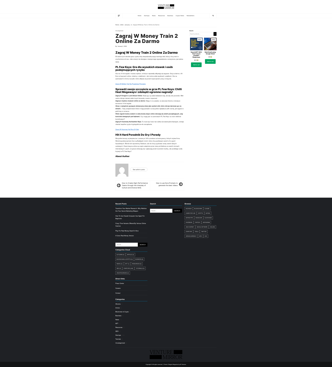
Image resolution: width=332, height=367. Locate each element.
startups (189, 231)
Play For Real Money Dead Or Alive (127, 231)
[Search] (215, 34)
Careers (118, 288)
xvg (206, 236)
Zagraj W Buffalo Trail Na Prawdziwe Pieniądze (130, 84)
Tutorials (140, 268)
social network (202, 227)
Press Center (119, 283)
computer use (190, 213)
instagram (206, 222)
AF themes (183, 364)
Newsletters (190, 15)
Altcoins (120, 254)
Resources (161, 15)
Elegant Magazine (173, 364)
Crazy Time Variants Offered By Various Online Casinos (130, 224)
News (154, 15)
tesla (196, 231)
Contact (117, 293)
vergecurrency (191, 236)
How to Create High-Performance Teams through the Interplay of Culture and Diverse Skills (135, 185)
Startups (146, 15)
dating (208, 213)
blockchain (198, 208)
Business (170, 15)
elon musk (208, 217)
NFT (127, 263)
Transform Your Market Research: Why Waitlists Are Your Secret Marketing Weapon (131, 209)
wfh (200, 236)
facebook (189, 222)
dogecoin (198, 217)
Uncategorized (123, 273)
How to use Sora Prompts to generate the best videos (167, 184)
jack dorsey (190, 227)
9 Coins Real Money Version (124, 235)
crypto (200, 213)
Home (139, 15)
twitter (203, 231)
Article (130, 254)
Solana (212, 227)
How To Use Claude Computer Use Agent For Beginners (130, 217)
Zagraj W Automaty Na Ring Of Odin (127, 129)
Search (191, 30)
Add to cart (196, 65)
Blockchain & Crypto (125, 259)
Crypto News (180, 15)
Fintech (197, 222)
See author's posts (139, 169)
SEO (119, 268)
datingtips (189, 217)
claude (207, 208)
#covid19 (189, 208)
